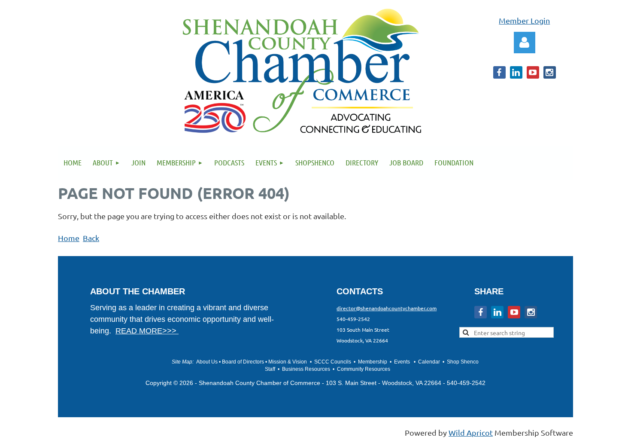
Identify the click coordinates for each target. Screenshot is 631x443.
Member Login (524, 20)
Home (68, 237)
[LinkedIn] (516, 72)
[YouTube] (533, 72)
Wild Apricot (471, 432)
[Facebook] (499, 72)
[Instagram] (549, 72)
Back (91, 237)
